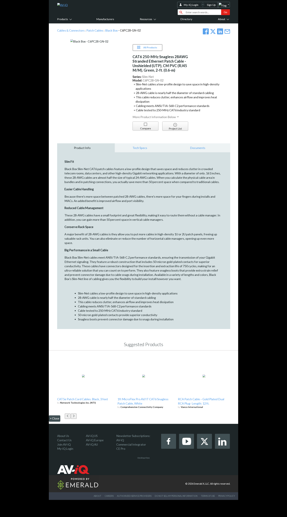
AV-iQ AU (92, 444)
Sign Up (211, 4)
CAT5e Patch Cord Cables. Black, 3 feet (82, 399)
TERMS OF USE (208, 496)
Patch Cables (94, 30)
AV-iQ (120, 440)
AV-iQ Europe (95, 440)
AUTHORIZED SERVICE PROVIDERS (134, 496)
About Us (63, 436)
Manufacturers (105, 19)
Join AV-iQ (64, 444)
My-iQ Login (191, 4)
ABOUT (97, 496)
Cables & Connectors (71, 30)
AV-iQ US (91, 436)
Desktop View (144, 458)
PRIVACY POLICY (226, 496)
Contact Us (64, 440)
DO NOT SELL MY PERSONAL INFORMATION (176, 496)
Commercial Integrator (131, 444)
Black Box (111, 30)
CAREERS (109, 496)
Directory (186, 19)
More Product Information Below (154, 117)
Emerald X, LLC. (202, 483)
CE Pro (120, 448)
